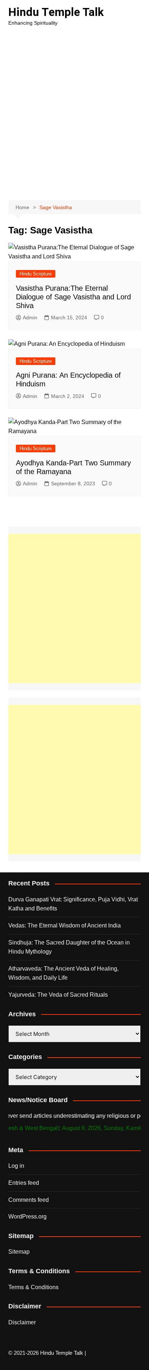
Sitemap (19, 1252)
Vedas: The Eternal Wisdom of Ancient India (64, 925)
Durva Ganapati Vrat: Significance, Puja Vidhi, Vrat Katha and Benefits (73, 904)
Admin (30, 317)
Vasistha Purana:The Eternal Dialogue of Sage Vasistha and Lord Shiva (73, 297)
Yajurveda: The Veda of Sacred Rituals (58, 995)
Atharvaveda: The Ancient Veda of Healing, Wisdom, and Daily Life (63, 973)
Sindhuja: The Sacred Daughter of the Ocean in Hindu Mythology (69, 947)
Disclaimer (22, 1322)
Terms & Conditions (33, 1287)
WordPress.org (27, 1216)
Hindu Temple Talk (56, 12)
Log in (16, 1166)
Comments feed (28, 1200)
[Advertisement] (74, 111)
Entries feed (23, 1183)
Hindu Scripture (36, 274)
